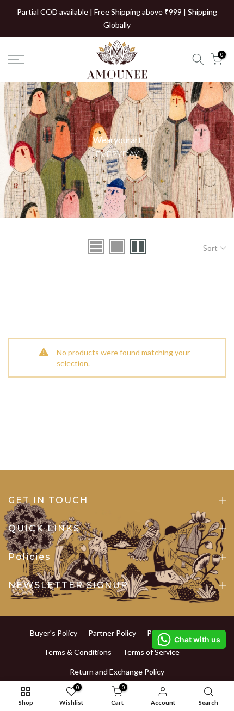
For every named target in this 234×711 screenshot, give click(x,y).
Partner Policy (112, 633)
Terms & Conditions (78, 652)
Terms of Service (151, 652)
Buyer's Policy (53, 633)
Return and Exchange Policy (117, 671)
